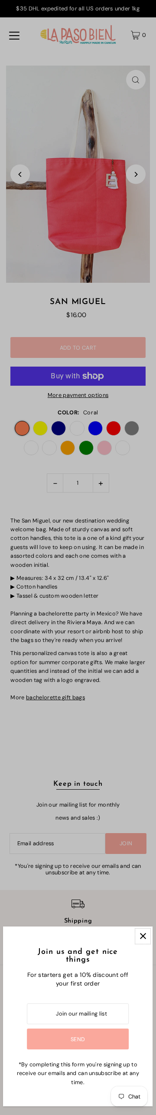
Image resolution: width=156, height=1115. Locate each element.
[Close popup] (143, 936)
